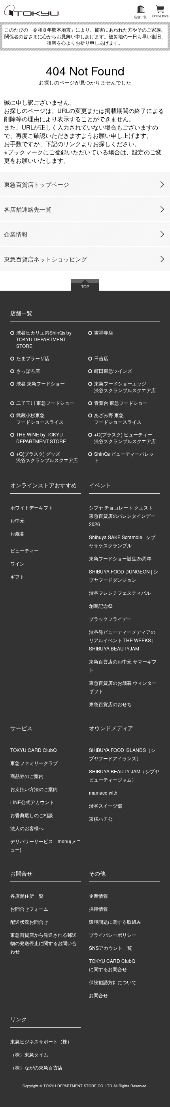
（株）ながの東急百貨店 (36, 1067)
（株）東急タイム (29, 1054)
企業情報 (16, 234)
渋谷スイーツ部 (105, 805)
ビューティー (24, 550)
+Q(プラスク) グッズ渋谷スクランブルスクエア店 (47, 457)
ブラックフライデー (110, 618)
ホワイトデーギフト (31, 507)
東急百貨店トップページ (36, 184)
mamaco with (103, 792)
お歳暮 (17, 533)
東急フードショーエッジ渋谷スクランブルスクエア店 (125, 386)
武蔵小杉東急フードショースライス (40, 418)
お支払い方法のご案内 (34, 789)
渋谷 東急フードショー (40, 383)
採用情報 (98, 908)
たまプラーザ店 (32, 358)
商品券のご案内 (26, 775)
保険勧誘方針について (112, 982)
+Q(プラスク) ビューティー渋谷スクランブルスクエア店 (125, 437)
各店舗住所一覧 (26, 895)
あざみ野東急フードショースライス (118, 418)
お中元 (17, 520)
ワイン (17, 563)
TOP (85, 286)
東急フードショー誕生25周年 (120, 558)
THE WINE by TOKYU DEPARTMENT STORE (41, 437)
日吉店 (101, 358)
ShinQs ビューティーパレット (124, 457)
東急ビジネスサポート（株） (41, 1041)
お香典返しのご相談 (31, 815)
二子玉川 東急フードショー (45, 403)
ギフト (17, 576)
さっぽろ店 (28, 371)
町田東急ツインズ (113, 371)
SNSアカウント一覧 (110, 947)
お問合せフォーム (29, 908)
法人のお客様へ (26, 828)
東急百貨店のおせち (110, 704)
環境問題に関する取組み (115, 921)
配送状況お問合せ (29, 921)
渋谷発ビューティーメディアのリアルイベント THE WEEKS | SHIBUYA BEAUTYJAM (122, 640)
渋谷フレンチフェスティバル (120, 592)
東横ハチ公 (101, 818)
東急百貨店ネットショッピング (45, 259)
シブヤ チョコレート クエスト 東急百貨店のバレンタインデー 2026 (123, 515)
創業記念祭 (101, 605)
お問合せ (98, 995)
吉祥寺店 (103, 332)
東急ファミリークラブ (34, 762)
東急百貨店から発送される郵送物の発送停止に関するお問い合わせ (43, 943)
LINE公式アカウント (32, 802)
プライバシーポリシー (112, 934)
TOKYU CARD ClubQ (33, 749)
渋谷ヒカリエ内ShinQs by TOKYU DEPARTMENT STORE (44, 339)
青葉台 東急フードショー (120, 403)
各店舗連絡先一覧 (27, 209)
